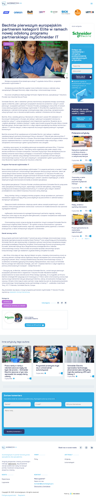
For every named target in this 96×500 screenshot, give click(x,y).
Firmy (36, 459)
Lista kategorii (69, 462)
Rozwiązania (79, 166)
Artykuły (67, 459)
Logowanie (5, 482)
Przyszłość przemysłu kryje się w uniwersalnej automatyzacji (47, 368)
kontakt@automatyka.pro (43, 484)
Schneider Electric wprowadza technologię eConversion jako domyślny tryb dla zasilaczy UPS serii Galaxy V (79, 370)
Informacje (8, 44)
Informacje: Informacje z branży (14, 305)
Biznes (77, 193)
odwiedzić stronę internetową (19, 292)
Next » (87, 239)
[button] (58, 302)
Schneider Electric (31, 317)
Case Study (78, 139)
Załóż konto (12, 464)
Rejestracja (6, 479)
